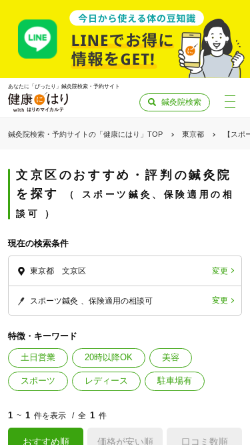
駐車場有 (174, 381)
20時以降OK (109, 357)
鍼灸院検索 (181, 102)
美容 (170, 357)
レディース (106, 381)
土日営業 (38, 357)
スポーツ (38, 381)
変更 (220, 271)
